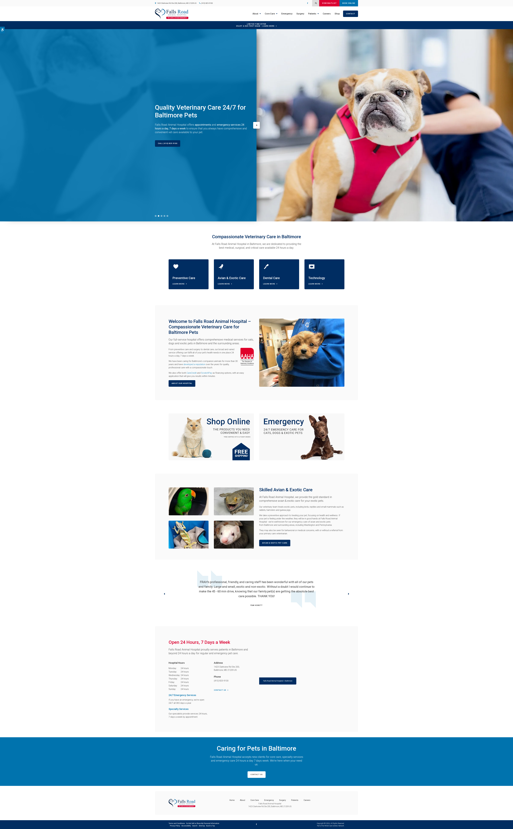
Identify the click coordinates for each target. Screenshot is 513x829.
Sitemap (202, 826)
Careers (327, 13)
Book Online (348, 3)
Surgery (300, 13)
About (255, 13)
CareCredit (192, 373)
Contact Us (220, 690)
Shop (337, 13)
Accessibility (186, 826)
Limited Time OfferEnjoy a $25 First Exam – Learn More (255, 25)
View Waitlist (329, 3)
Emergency (286, 13)
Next (256, 125)
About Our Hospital (182, 383)
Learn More (178, 284)
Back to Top (210, 826)
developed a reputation (194, 364)
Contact (350, 14)
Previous (164, 594)
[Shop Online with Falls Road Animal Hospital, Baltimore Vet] (211, 436)
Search (194, 826)
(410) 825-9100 (207, 3)
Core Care (270, 13)
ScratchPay (206, 373)
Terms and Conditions (177, 823)
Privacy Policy (175, 826)
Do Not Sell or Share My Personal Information (202, 823)
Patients (312, 13)
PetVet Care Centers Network (334, 826)
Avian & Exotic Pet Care (274, 543)
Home (232, 800)
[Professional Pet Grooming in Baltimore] (301, 436)
